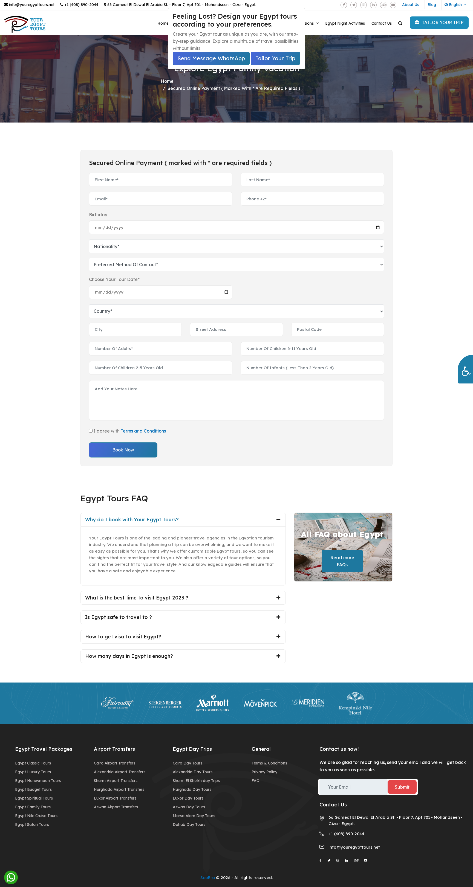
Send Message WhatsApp (211, 58)
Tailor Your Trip (275, 58)
